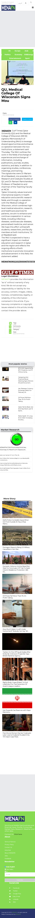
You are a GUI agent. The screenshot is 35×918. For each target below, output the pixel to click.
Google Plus (17, 894)
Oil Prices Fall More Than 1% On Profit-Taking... (24, 399)
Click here (18, 834)
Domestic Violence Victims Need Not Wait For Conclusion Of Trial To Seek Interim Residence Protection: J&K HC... (16, 569)
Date (5, 113)
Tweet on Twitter (27, 119)
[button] (25, 3)
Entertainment (12, 58)
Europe (17, 51)
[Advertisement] (17, 28)
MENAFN (6, 131)
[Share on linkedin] (15, 122)
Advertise (8, 850)
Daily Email (16, 896)
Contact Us (8, 847)
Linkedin (15, 899)
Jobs (6, 856)
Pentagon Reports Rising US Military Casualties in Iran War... (16, 548)
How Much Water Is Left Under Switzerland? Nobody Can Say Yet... (16, 630)
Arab (26, 51)
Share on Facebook (14, 119)
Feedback (8, 858)
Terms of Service (10, 842)
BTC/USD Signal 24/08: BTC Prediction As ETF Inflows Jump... (25, 370)
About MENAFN (10, 853)
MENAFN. (14, 912)
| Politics (6, 54)
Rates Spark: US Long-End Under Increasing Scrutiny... (25, 418)
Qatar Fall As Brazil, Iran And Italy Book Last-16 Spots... (25, 409)
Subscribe (20, 880)
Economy (18, 54)
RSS (14, 902)
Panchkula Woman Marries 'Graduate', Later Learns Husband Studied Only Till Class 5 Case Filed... (17, 735)
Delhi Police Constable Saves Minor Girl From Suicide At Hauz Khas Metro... (16, 522)
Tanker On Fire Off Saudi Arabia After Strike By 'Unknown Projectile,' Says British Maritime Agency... (17, 654)
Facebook (16, 888)
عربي (20, 3)
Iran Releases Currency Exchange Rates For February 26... (25, 390)
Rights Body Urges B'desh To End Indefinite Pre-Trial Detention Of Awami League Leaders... (15, 684)
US (6, 51)
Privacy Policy (9, 844)
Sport (26, 58)
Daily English (10, 867)
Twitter (15, 891)
